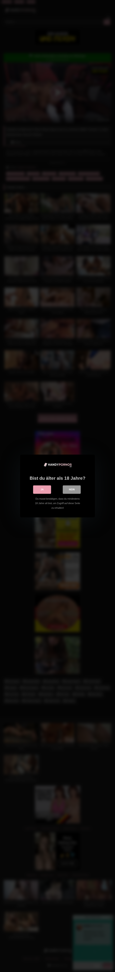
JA (42, 489)
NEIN (72, 489)
